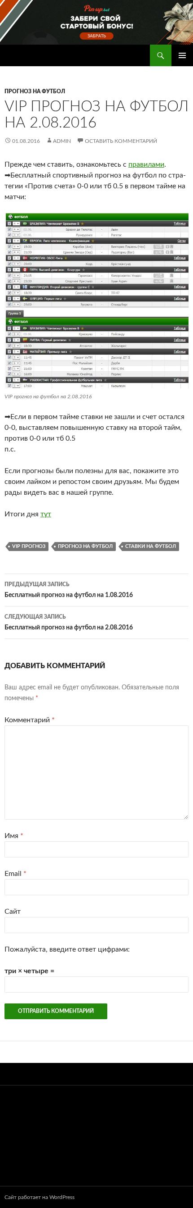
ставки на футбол (150, 546)
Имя (13, 835)
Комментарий (29, 720)
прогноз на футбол (85, 546)
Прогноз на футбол (34, 91)
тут (45, 514)
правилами (146, 164)
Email (15, 873)
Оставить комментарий (121, 141)
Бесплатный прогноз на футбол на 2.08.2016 (68, 622)
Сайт (12, 911)
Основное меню (182, 55)
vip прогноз (28, 546)
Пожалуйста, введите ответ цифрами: (67, 949)
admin (62, 141)
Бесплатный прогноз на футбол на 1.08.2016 (68, 590)
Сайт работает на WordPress (39, 1197)
